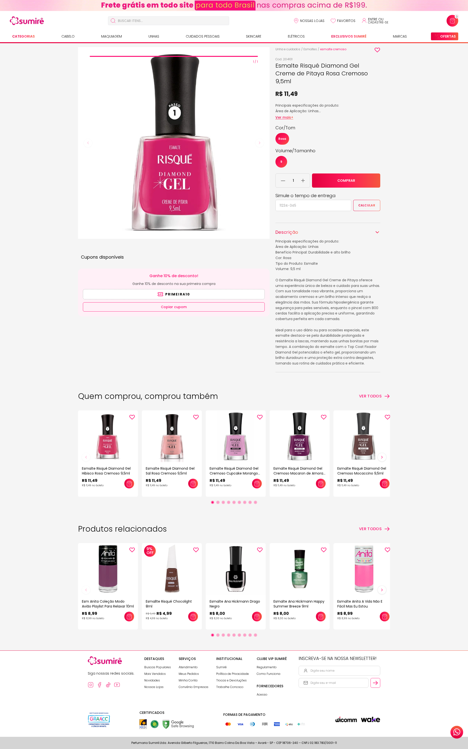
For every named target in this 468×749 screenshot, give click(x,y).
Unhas (153, 36)
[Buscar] (113, 21)
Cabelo (68, 36)
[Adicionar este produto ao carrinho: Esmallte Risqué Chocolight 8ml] (193, 616)
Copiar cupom (174, 306)
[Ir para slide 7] (244, 502)
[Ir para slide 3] (223, 502)
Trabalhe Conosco (230, 687)
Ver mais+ (284, 117)
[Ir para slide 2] (218, 502)
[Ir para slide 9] (255, 502)
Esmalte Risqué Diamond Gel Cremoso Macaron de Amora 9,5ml (298, 473)
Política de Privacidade (232, 674)
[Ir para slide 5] (234, 502)
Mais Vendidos (155, 674)
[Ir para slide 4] (228, 502)
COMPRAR (346, 180)
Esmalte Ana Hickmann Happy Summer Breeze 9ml (298, 604)
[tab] (174, 56)
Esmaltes (310, 49)
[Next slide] (259, 143)
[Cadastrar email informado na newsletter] (375, 683)
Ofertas (448, 36)
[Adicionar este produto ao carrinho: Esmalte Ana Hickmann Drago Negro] (257, 616)
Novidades (152, 680)
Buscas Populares (157, 667)
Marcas (400, 36)
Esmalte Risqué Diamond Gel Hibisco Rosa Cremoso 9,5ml (106, 471)
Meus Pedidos (189, 674)
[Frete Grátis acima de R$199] (234, 5)
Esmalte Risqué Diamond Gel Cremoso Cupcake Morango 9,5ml (234, 473)
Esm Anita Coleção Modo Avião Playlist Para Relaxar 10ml (108, 604)
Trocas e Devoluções (231, 680)
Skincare (253, 36)
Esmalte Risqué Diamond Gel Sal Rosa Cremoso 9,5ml (170, 471)
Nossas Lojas (312, 20)
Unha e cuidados (287, 49)
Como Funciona (268, 674)
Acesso (262, 694)
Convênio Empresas (193, 687)
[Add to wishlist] (377, 50)
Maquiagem (111, 36)
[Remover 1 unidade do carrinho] (283, 180)
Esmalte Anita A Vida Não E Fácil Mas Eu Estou (359, 604)
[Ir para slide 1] (212, 502)
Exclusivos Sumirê (348, 36)
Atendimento (188, 667)
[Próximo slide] (382, 457)
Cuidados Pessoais (203, 36)
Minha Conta (188, 680)
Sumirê (221, 667)
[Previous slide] (88, 143)
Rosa (282, 139)
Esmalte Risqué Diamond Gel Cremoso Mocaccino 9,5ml (361, 471)
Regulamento (267, 667)
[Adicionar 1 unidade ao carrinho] (303, 180)
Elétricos (296, 36)
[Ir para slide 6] (239, 502)
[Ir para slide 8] (250, 502)
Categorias (23, 36)
